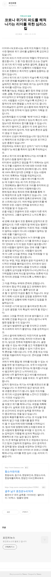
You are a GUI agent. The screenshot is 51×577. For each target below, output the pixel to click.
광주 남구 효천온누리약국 (19, 491)
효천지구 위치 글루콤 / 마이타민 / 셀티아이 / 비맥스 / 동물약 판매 (24, 496)
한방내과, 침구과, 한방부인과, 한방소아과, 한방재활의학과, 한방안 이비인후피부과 (25, 476)
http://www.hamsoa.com (14, 468)
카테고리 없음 (25, 16)
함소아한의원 (12, 471)
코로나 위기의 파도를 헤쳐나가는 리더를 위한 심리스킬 (25, 24)
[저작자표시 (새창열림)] (31, 512)
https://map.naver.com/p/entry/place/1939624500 (23, 487)
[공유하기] (12, 512)
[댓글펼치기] (6, 527)
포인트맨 (12, 3)
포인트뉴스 (9, 537)
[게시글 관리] (15, 512)
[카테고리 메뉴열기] (46, 4)
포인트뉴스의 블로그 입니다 (15, 541)
